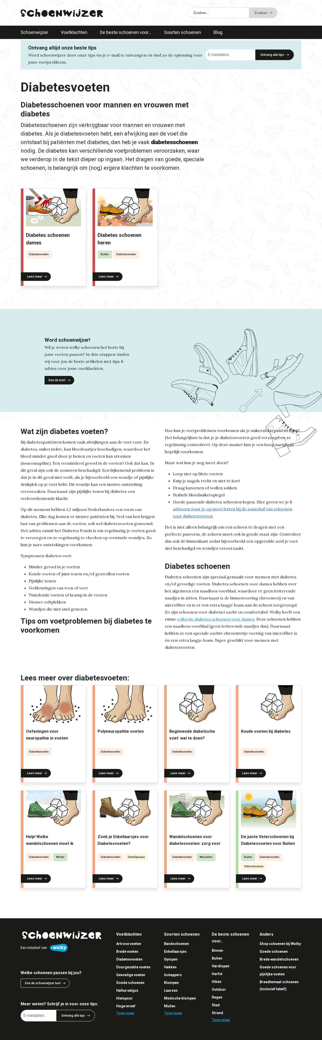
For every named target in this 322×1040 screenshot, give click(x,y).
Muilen (169, 1006)
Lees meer (34, 276)
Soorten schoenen (182, 32)
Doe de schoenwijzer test (43, 983)
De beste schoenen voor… (125, 32)
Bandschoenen (176, 944)
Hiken (216, 982)
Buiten (105, 254)
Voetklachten (74, 32)
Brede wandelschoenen (279, 959)
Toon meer (125, 1013)
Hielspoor (124, 998)
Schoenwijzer (34, 32)
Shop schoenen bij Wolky (280, 944)
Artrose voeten (128, 944)
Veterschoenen (254, 866)
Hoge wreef (125, 1006)
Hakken (170, 967)
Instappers (173, 975)
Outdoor (219, 989)
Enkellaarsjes (136, 857)
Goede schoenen (130, 983)
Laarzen (171, 990)
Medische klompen (180, 998)
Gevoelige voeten (130, 975)
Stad (216, 1005)
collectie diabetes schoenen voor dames (215, 619)
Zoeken (260, 13)
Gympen (171, 959)
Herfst (217, 974)
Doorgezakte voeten (133, 967)
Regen (217, 997)
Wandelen (206, 857)
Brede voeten (127, 951)
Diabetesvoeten (39, 254)
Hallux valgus (127, 990)
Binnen (217, 950)
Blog (218, 32)
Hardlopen (220, 966)
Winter (60, 857)
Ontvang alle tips (272, 55)
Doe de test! (57, 380)
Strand (217, 1013)
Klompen (171, 983)
